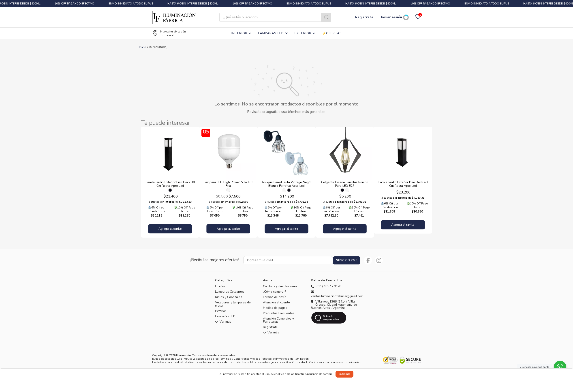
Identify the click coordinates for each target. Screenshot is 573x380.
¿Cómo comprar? (274, 291)
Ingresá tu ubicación (173, 31)
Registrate (364, 17)
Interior (239, 33)
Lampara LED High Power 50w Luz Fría (228, 184)
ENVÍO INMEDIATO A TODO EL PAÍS (129, 3)
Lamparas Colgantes (229, 291)
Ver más (225, 322)
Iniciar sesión (391, 17)
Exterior (303, 33)
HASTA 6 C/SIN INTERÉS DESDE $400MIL (191, 3)
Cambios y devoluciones (280, 286)
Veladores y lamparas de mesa (233, 304)
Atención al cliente (276, 302)
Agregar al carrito (170, 229)
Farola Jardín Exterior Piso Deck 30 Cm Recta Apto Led (170, 184)
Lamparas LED (271, 33)
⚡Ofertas (332, 33)
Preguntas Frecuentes (278, 313)
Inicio (142, 47)
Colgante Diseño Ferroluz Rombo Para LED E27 (344, 184)
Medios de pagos (275, 307)
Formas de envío (274, 297)
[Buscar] (326, 17)
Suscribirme (346, 260)
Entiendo (344, 374)
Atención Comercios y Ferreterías (278, 320)
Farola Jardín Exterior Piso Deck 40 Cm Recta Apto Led (403, 184)
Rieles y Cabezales (228, 297)
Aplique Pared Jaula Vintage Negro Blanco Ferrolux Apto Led (287, 184)
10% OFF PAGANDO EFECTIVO (73, 3)
